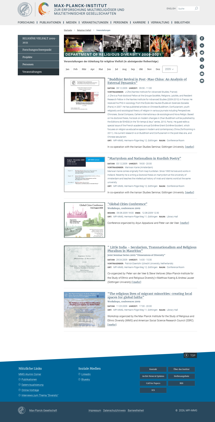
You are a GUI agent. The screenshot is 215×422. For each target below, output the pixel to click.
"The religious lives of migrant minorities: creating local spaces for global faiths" (150, 295)
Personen (28, 64)
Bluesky (85, 379)
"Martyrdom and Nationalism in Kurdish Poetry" (144, 158)
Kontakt (153, 369)
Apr (92, 69)
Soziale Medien (89, 368)
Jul (116, 69)
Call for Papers (153, 383)
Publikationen (29, 379)
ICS (153, 390)
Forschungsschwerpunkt (37, 49)
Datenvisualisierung (32, 384)
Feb (76, 69)
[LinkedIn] (202, 45)
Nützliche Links (30, 368)
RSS (181, 383)
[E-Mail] (202, 73)
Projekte (27, 57)
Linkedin (86, 374)
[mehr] (189, 146)
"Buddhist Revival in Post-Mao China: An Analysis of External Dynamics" (147, 81)
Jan (67, 69)
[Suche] (196, 8)
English (171, 8)
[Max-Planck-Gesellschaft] (23, 410)
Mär (84, 69)
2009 (168, 69)
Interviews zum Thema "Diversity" (40, 395)
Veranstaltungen (32, 71)
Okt (141, 69)
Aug (124, 69)
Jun (109, 69)
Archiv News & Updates (153, 376)
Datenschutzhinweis (114, 410)
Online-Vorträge (30, 390)
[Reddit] (202, 52)
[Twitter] (202, 59)
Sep (133, 69)
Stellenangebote (181, 376)
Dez (158, 69)
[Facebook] (202, 38)
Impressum (95, 410)
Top (192, 355)
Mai (101, 69)
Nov (149, 69)
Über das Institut (182, 369)
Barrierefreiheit (136, 410)
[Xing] (202, 66)
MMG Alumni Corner (30, 374)
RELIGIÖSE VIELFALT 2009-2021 (39, 40)
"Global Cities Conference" (127, 204)
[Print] (202, 80)
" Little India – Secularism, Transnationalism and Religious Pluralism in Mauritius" (152, 249)
